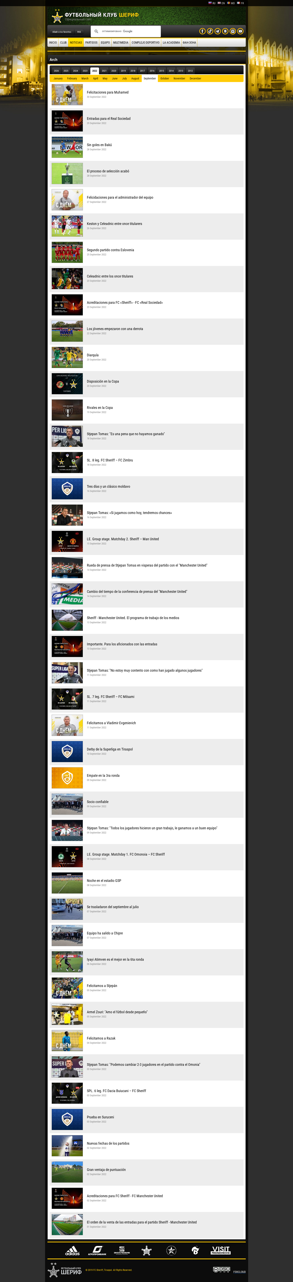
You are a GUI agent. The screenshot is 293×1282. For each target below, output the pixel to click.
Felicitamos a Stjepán (102, 986)
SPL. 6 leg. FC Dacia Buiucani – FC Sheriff (116, 1091)
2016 (152, 70)
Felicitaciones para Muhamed (108, 92)
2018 (133, 70)
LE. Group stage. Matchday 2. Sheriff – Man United (123, 539)
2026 (56, 70)
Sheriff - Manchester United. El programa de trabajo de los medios (133, 618)
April (95, 78)
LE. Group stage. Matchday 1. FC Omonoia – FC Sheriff (126, 854)
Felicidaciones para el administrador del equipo (120, 197)
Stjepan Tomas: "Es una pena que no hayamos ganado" (126, 434)
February (72, 78)
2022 (94, 70)
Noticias (76, 42)
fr (242, 3)
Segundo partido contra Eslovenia (110, 250)
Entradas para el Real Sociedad (109, 118)
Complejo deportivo (145, 42)
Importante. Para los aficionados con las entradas (122, 644)
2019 (123, 70)
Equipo (105, 42)
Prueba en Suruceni (100, 1117)
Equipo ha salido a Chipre (105, 933)
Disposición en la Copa (103, 381)
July (124, 78)
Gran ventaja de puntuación (106, 1170)
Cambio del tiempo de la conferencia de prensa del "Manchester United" (137, 591)
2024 (75, 70)
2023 (85, 70)
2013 (180, 70)
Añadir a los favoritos (61, 32)
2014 (171, 70)
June (115, 78)
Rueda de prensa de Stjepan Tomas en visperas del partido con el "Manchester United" (147, 565)
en (223, 3)
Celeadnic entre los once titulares (110, 276)
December (195, 78)
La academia (171, 42)
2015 (161, 70)
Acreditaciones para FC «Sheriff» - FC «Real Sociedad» (125, 302)
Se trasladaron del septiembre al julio (113, 907)
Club (63, 42)
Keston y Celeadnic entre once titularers (114, 224)
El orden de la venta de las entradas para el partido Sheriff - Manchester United (142, 1222)
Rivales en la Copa (100, 408)
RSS (79, 32)
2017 (142, 70)
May (105, 78)
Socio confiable (97, 802)
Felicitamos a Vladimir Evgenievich (111, 723)
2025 (66, 70)
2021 (104, 70)
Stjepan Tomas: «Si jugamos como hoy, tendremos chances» (129, 513)
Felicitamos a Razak (101, 1038)
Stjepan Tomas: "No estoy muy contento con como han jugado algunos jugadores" (145, 670)
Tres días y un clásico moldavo (108, 486)
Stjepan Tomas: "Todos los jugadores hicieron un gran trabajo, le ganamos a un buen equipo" (152, 828)
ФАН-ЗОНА (189, 42)
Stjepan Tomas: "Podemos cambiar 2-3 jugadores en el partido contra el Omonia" (143, 1064)
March (85, 78)
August (135, 78)
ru (213, 3)
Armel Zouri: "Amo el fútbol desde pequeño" (117, 1012)
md (233, 3)
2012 (190, 70)
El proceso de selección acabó (108, 171)
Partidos (91, 42)
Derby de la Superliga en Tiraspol (110, 749)
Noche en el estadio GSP (104, 880)
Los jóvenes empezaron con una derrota (115, 329)
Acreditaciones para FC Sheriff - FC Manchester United (125, 1196)
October (164, 78)
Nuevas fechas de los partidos (108, 1143)
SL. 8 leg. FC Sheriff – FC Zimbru (110, 460)
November (179, 78)
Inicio (53, 42)
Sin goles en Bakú (99, 145)
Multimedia (120, 42)
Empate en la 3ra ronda (103, 775)
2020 (113, 70)
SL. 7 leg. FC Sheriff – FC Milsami (110, 697)
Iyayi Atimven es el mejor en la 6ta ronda (115, 959)
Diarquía (93, 355)
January (58, 78)
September (150, 78)
